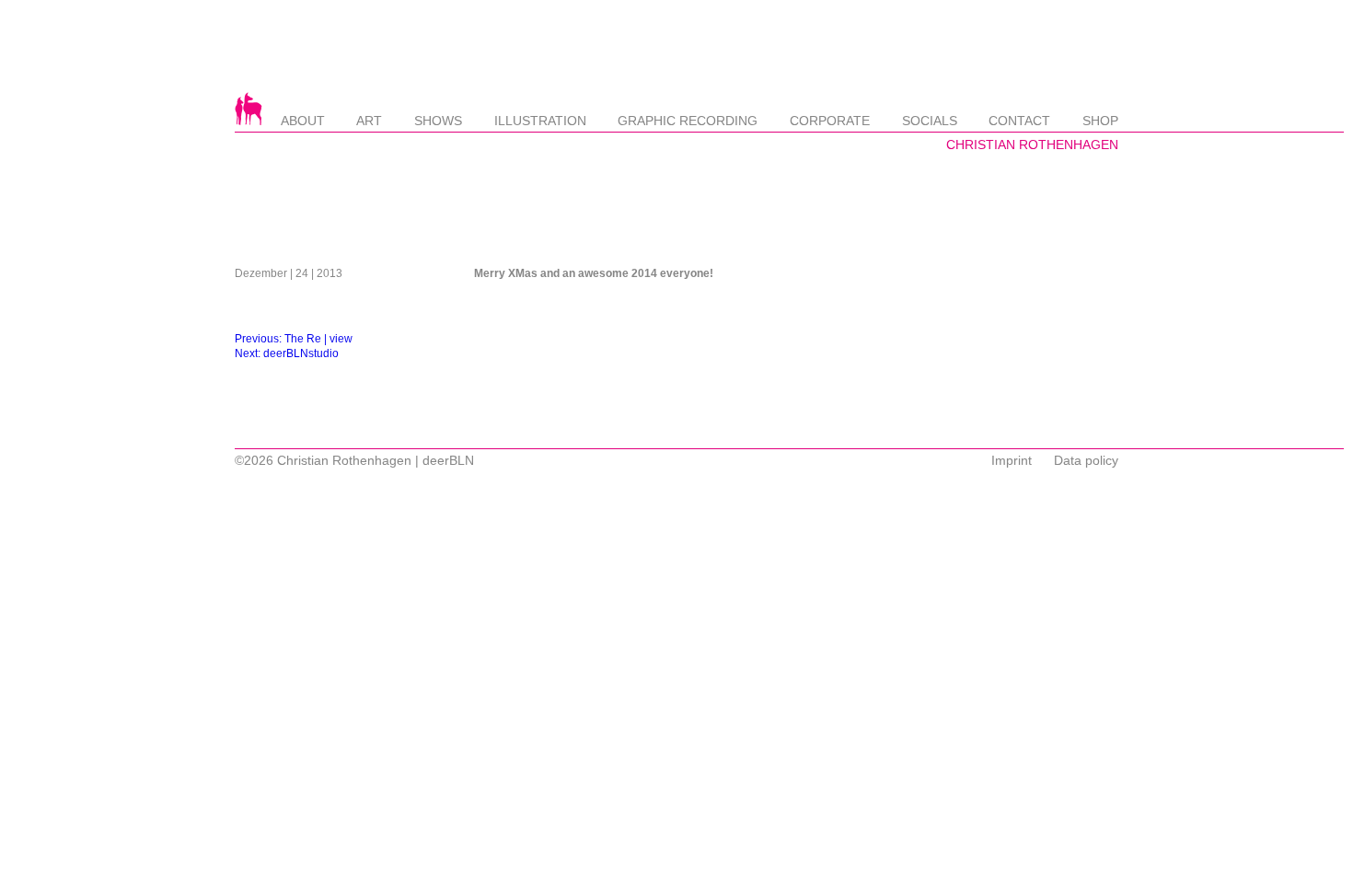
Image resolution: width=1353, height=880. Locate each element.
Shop (1100, 120)
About (303, 120)
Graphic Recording (687, 120)
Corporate (830, 120)
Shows (438, 120)
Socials (929, 120)
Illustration (540, 120)
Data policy (1086, 460)
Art (369, 120)
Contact (1019, 120)
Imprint (1011, 460)
